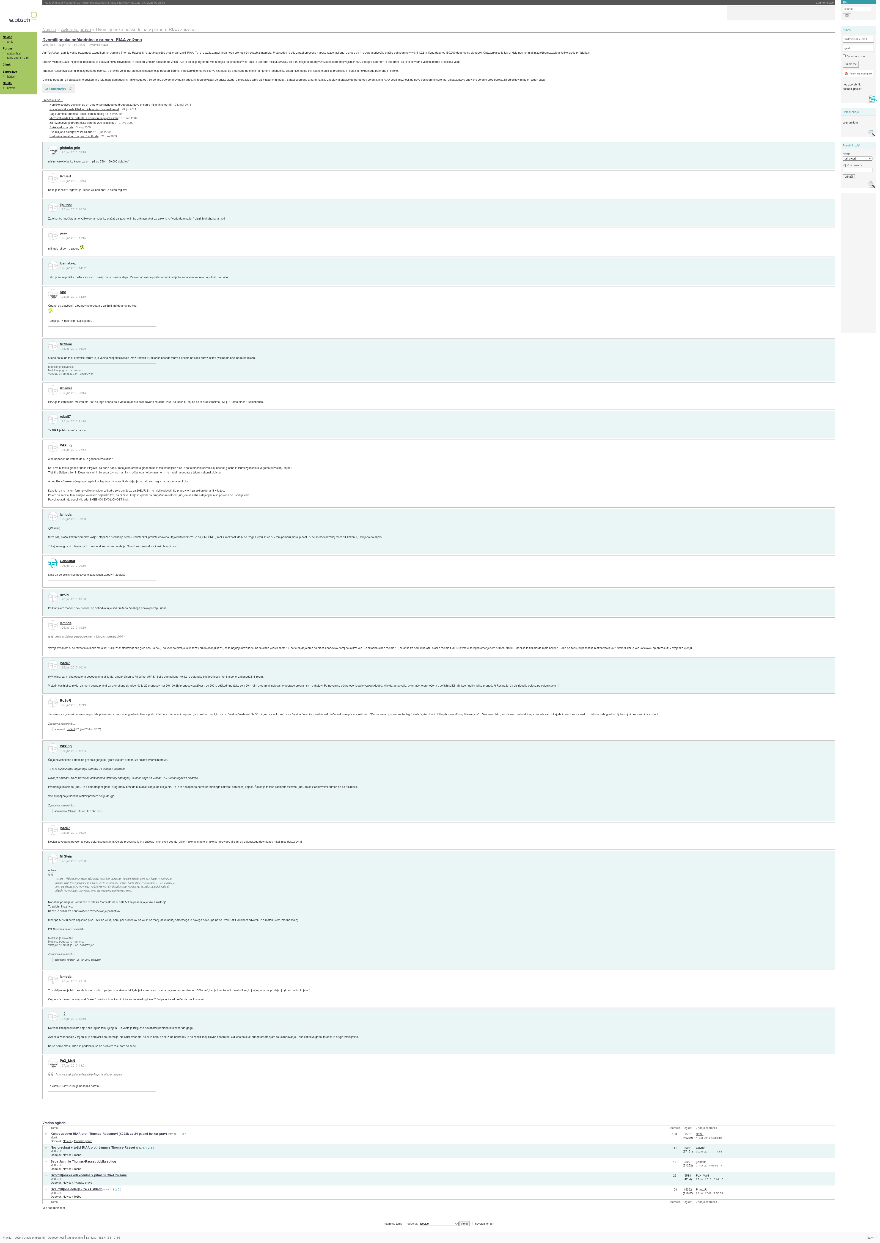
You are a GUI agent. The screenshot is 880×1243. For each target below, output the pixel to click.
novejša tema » (484, 1223)
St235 (699, 1134)
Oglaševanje (75, 1237)
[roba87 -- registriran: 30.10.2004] (53, 419)
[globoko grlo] (53, 150)
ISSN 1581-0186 (109, 1237)
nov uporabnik (852, 84)
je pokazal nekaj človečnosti (113, 61)
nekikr (65, 594)
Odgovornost (56, 1237)
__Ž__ (64, 1014)
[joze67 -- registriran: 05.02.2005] (53, 665)
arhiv (10, 41)
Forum (7, 48)
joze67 (65, 663)
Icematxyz (68, 263)
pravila (11, 88)
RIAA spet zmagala (61, 127)
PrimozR (701, 1189)
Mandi (54, 1137)
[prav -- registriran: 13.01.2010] (53, 235)
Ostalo (7, 83)
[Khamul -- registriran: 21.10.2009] (53, 390)
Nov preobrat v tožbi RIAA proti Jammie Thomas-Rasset (84, 109)
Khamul (66, 388)
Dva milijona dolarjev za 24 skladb (71, 132)
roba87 (65, 416)
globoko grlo (70, 148)
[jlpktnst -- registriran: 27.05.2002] (53, 207)
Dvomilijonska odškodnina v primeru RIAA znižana (92, 39)
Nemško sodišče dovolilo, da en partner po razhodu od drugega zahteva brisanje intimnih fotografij (111, 104)
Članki (7, 64)
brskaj (11, 76)
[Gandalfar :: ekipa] (53, 563)
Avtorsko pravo (98, 45)
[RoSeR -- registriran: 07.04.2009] (53, 178)
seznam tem (850, 122)
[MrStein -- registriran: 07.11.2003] (53, 346)
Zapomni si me (855, 56)
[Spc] (53, 294)
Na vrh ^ (872, 1237)
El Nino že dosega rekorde (77, 2)
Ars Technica (50, 52)
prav (63, 233)
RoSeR (65, 176)
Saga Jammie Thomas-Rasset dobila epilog (77, 114)
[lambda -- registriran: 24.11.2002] (53, 516)
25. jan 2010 (65, 45)
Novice (7, 37)
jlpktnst (66, 205)
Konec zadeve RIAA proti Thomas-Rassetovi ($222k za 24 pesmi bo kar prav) (109, 1133)
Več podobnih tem (53, 1208)
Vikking (66, 445)
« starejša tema (392, 1223)
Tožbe (77, 1155)
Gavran (700, 1148)
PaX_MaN (67, 1061)
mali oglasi (14, 53)
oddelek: (413, 1223)
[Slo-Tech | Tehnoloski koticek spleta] (23, 18)
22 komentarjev (55, 88)
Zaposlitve (10, 71)
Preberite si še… (52, 100)
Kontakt (91, 1237)
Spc (63, 292)
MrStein (66, 344)
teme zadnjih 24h (18, 57)
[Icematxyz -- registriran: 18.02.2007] (53, 265)
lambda (66, 514)
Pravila (7, 1237)
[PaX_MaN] (53, 1063)
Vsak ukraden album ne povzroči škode (74, 136)
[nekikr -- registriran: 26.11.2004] (53, 597)
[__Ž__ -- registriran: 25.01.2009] (53, 1016)
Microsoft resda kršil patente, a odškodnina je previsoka (84, 118)
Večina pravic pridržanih (30, 1237)
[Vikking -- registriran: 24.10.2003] (53, 447)
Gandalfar (67, 561)
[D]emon (701, 1161)
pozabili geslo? (852, 89)
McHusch (56, 1151)
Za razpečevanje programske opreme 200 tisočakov (82, 122)
